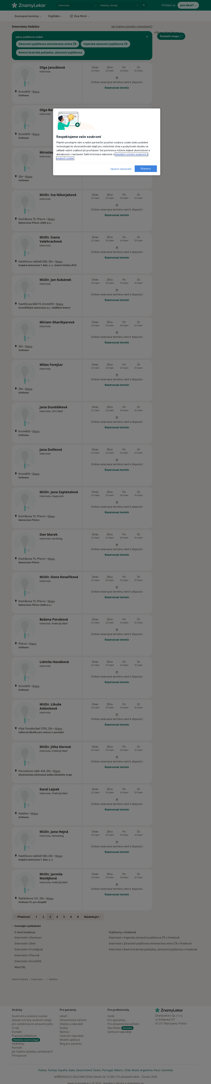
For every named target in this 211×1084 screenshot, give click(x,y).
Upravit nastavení (121, 169)
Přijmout (146, 168)
